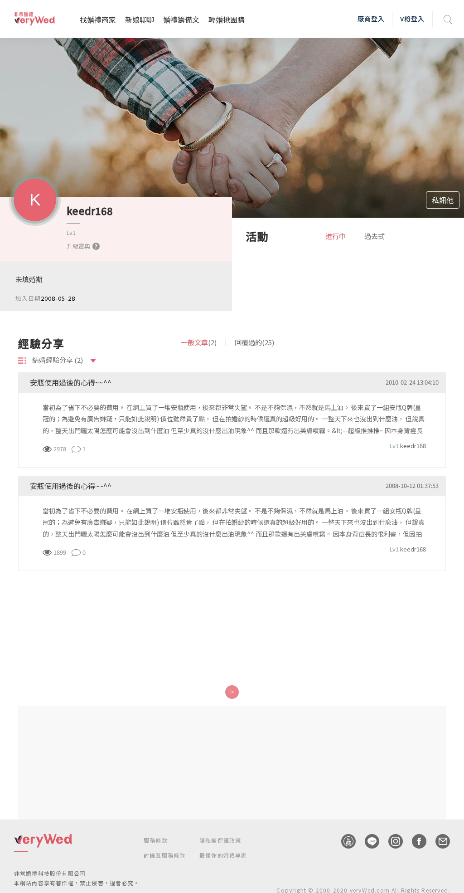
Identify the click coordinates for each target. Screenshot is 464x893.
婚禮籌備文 (181, 19)
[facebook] (414, 841)
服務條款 (156, 840)
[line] (367, 841)
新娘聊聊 (139, 19)
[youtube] (344, 841)
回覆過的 (254, 342)
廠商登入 (371, 18)
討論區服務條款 (164, 855)
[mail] (438, 841)
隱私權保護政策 (220, 840)
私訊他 (443, 200)
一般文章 (199, 342)
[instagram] (391, 841)
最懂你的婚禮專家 (223, 855)
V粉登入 (412, 18)
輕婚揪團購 (226, 19)
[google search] (448, 18)
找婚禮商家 (98, 19)
